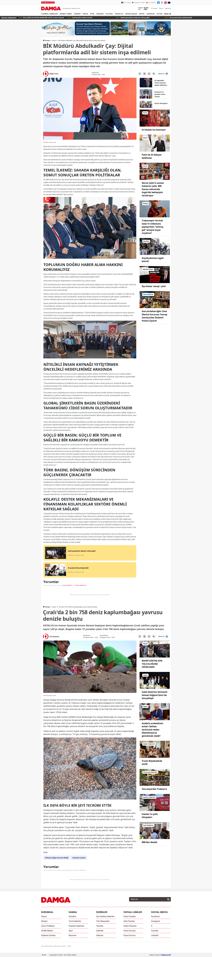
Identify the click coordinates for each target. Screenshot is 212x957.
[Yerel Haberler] (155, 299)
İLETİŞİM (160, 14)
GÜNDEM (77, 14)
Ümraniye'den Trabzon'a (154, 789)
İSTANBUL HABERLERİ (49, 14)
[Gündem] (155, 246)
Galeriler (99, 930)
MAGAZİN (99, 14)
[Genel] (155, 118)
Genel (54, 40)
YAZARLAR (150, 14)
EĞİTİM (141, 14)
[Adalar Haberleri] (155, 749)
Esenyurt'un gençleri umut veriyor (159, 94)
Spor (71, 930)
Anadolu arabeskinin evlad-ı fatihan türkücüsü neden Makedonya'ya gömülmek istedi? (152, 729)
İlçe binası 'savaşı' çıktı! (154, 286)
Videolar (99, 935)
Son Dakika (152, 2)
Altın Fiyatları (129, 921)
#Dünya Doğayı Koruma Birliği (56, 858)
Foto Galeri (127, 2)
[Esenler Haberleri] (155, 802)
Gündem (72, 916)
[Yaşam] (155, 649)
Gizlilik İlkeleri (47, 930)
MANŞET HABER (66, 14)
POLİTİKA (109, 14)
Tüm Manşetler (103, 921)
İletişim (44, 921)
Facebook (155, 916)
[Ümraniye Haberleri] (155, 777)
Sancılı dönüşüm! (161, 103)
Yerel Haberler (75, 921)
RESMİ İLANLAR (131, 14)
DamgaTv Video (139, 2)
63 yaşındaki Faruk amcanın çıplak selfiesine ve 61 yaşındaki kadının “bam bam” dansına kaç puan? (161, 82)
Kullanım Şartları (48, 935)
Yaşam (54, 607)
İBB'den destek (149, 842)
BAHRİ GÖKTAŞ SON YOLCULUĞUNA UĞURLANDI (152, 663)
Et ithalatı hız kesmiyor (154, 129)
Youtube (154, 930)
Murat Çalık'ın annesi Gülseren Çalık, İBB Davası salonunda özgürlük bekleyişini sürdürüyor (153, 189)
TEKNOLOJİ (119, 14)
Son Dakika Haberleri (105, 916)
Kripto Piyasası (130, 926)
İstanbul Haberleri (76, 926)
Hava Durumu (130, 930)
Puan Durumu (130, 935)
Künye (44, 916)
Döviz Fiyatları (130, 916)
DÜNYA (85, 14)
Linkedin (154, 935)
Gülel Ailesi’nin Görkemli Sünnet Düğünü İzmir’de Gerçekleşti (154, 695)
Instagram (155, 921)
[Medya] (155, 208)
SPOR (92, 14)
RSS (45, 955)
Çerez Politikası (48, 926)
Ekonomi (72, 935)
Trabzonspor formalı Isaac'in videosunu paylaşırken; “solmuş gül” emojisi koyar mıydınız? (152, 227)
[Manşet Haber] (155, 274)
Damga (47, 40)
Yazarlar (99, 926)
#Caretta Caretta (79, 858)
